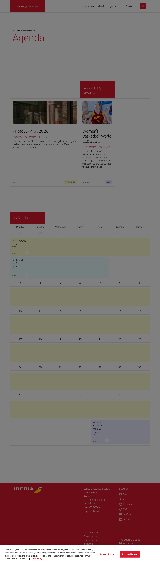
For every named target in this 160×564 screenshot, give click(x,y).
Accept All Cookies (130, 554)
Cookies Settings (107, 554)
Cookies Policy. (35, 558)
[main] (80, 554)
